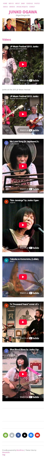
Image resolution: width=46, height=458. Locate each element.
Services (12, 7)
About (17, 3)
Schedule (29, 3)
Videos (5, 7)
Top (3, 455)
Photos (37, 3)
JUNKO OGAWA (23, 12)
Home (5, 3)
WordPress (20, 450)
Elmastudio (6, 452)
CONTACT (32, 7)
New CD (11, 3)
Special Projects (22, 7)
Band (23, 3)
